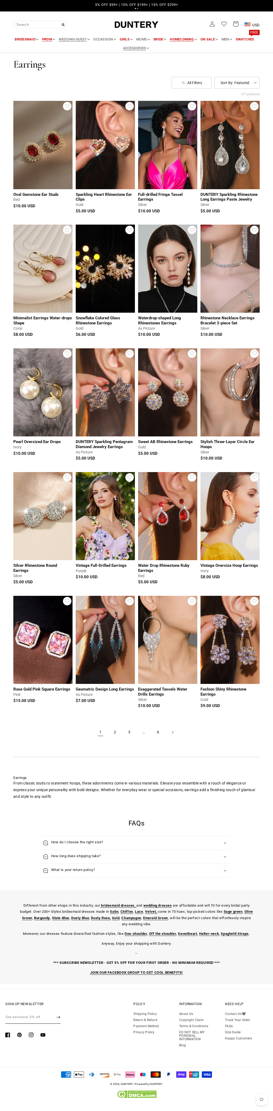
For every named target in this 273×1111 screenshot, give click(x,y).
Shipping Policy (145, 1014)
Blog (182, 1045)
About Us (186, 1014)
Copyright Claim (191, 1020)
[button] (135, 8)
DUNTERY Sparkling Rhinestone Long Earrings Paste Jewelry (229, 197)
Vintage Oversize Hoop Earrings (229, 565)
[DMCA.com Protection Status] (136, 1097)
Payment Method (146, 1026)
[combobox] (40, 24)
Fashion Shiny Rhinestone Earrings (223, 692)
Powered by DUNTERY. (149, 1084)
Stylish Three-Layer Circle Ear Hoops (227, 444)
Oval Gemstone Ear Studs (36, 194)
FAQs (229, 1026)
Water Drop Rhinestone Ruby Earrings (164, 568)
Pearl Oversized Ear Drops (37, 441)
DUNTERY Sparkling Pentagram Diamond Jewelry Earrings (104, 444)
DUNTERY (127, 1084)
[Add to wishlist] (67, 106)
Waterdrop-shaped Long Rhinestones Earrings (159, 320)
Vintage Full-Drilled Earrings (101, 565)
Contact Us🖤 (235, 1014)
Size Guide (232, 1032)
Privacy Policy (143, 1032)
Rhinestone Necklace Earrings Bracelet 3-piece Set (227, 320)
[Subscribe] (58, 1017)
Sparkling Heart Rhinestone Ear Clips (104, 197)
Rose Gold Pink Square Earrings (41, 689)
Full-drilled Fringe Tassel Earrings (160, 197)
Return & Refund (145, 1020)
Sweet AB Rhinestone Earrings (165, 441)
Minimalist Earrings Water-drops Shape (42, 320)
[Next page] (172, 732)
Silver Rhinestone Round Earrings (35, 568)
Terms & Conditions (193, 1026)
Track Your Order (237, 1020)
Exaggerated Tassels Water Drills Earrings (162, 692)
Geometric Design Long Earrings (105, 689)
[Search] (63, 24)
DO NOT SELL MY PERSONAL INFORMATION (191, 1035)
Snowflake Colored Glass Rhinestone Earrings (98, 320)
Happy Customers (238, 1038)
